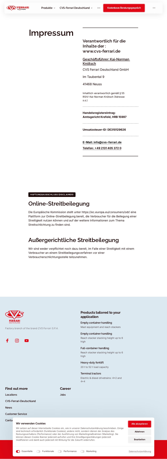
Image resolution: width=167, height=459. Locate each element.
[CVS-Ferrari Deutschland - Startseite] (17, 8)
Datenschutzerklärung (140, 451)
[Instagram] (18, 340)
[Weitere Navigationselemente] (98, 8)
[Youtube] (27, 340)
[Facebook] (8, 340)
